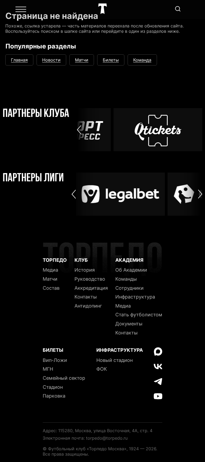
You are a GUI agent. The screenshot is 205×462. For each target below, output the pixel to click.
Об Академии (131, 270)
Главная (19, 60)
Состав (51, 288)
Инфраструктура (135, 297)
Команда (142, 60)
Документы (129, 323)
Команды (126, 279)
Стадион (53, 387)
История (84, 270)
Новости (51, 60)
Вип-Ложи (55, 360)
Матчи (81, 60)
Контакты (85, 297)
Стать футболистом (138, 314)
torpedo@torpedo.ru (107, 438)
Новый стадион (114, 360)
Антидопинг (88, 306)
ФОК (101, 369)
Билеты (111, 60)
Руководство (89, 279)
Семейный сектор (64, 378)
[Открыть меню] (20, 9)
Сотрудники (129, 288)
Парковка (54, 396)
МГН (48, 369)
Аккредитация (91, 288)
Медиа (50, 270)
